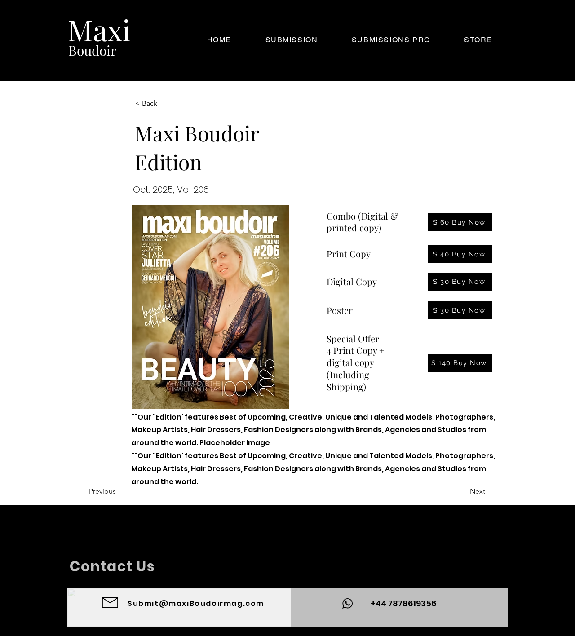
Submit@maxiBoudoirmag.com (196, 603)
